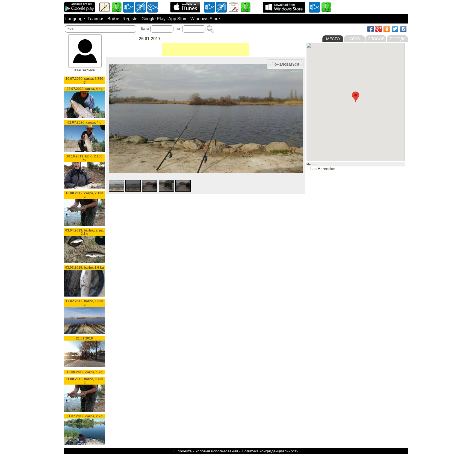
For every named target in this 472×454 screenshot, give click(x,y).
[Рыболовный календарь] (233, 7)
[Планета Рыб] (128, 7)
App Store (178, 18)
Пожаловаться (285, 64)
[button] (285, 64)
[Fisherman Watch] (152, 7)
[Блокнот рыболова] (104, 7)
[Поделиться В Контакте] (403, 29)
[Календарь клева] (140, 7)
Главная (96, 18)
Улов (354, 39)
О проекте (182, 451)
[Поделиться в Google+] (378, 29)
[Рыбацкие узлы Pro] (116, 7)
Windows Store (205, 18)
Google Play (153, 18)
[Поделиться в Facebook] (370, 29)
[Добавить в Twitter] (395, 29)
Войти (113, 18)
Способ (376, 39)
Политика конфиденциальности (270, 451)
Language (75, 18)
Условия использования (216, 451)
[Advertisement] (205, 49)
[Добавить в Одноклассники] (387, 29)
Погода (397, 39)
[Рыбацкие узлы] (245, 7)
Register (130, 18)
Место (333, 39)
